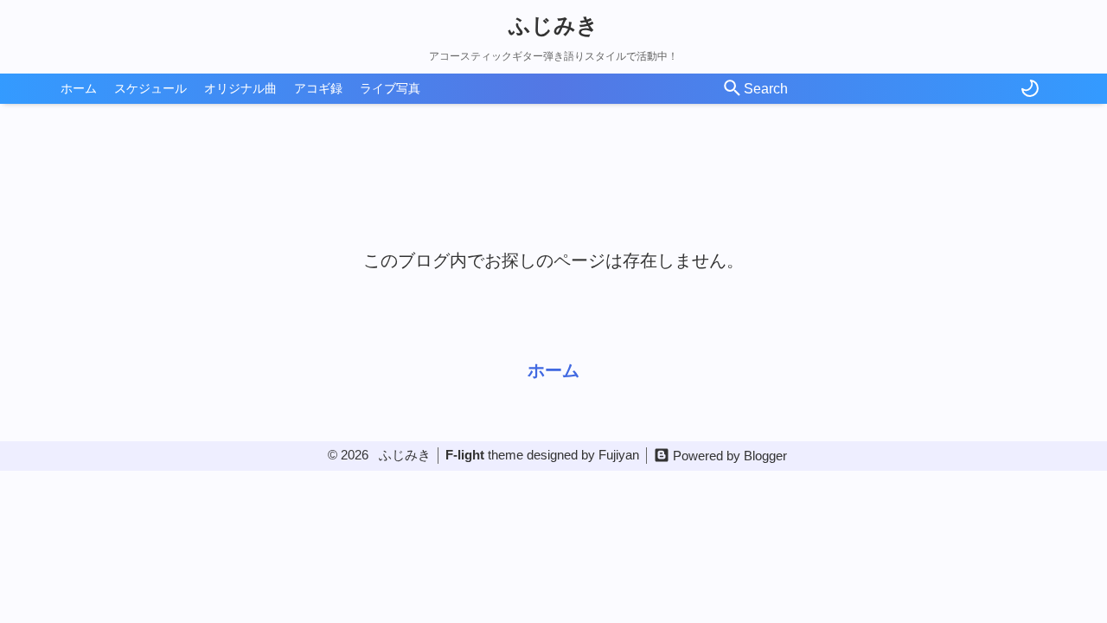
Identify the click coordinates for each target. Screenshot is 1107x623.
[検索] (732, 89)
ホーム (79, 88)
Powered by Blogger (730, 455)
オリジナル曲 (240, 88)
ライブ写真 (390, 88)
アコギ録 (318, 88)
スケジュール (150, 88)
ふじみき (553, 25)
